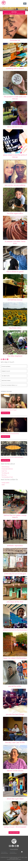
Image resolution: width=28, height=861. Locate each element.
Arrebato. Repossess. (15, 545)
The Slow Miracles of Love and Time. (10, 433)
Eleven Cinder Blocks (15, 771)
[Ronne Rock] (4, 3)
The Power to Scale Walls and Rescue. (15, 98)
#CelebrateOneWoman (7, 469)
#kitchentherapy (6, 466)
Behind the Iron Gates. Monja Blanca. (15, 516)
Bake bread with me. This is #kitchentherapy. (12, 457)
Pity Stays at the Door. (15, 602)
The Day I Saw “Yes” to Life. (15, 742)
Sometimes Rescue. (15, 300)
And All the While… (15, 686)
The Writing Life (5, 473)
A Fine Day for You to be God (15, 574)
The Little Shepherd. (15, 356)
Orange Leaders (5, 482)
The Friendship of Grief (7, 477)
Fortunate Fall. (15, 40)
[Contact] (1, 359)
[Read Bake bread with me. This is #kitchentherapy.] (14, 448)
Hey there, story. (15, 328)
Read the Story (5, 413)
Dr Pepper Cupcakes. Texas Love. (15, 242)
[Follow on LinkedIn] (7, 359)
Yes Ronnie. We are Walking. (15, 185)
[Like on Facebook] (3, 359)
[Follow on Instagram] (5, 359)
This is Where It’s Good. (15, 272)
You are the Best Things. (15, 714)
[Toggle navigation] (24, 3)
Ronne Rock (6, 857)
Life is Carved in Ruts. (15, 127)
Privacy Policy (15, 858)
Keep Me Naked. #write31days (15, 658)
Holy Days (4, 475)
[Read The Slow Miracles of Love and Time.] (14, 424)
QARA (3, 484)
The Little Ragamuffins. (15, 213)
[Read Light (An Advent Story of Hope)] (14, 401)
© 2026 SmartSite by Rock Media (14, 859)
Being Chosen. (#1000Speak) (15, 827)
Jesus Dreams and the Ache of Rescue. (15, 156)
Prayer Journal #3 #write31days (15, 630)
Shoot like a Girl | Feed (15, 799)
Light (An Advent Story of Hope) (8, 410)
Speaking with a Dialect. (15, 68)
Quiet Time (4, 471)
